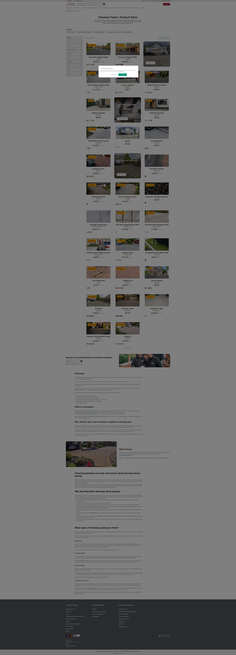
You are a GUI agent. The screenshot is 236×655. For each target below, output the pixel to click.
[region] (118, 72)
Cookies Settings (113, 74)
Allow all (122, 74)
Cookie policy (121, 71)
